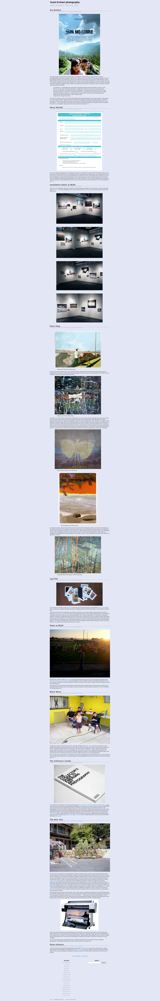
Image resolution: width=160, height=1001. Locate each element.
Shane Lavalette (102, 607)
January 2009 (66, 976)
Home (52, 5)
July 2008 (66, 983)
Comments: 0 (53, 11)
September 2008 (66, 980)
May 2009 (66, 968)
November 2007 (66, 989)
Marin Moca (55, 692)
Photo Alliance (57, 945)
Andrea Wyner (53, 880)
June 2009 (66, 966)
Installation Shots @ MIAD (62, 185)
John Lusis (56, 189)
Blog (76, 5)
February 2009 (66, 974)
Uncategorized (77, 11)
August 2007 (66, 995)
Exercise (52, 889)
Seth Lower (58, 816)
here (88, 104)
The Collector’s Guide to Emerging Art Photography (92, 805)
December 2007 (66, 987)
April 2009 (66, 970)
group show (70, 814)
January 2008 (66, 985)
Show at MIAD (56, 625)
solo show (68, 679)
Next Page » (85, 956)
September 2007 (66, 993)
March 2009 (66, 972)
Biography (59, 5)
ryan (103, 886)
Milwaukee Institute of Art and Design (59, 681)
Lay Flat (54, 579)
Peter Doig (55, 326)
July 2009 (66, 964)
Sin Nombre (55, 10)
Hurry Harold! (56, 107)
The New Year (56, 820)
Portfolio (69, 5)
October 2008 (66, 978)
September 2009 (66, 962)
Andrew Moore (78, 949)
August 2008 (66, 981)
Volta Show (52, 813)
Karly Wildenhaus (60, 613)
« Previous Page (76, 956)
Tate (57, 418)
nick (51, 887)
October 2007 (66, 991)
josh (106, 886)
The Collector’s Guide (60, 761)
